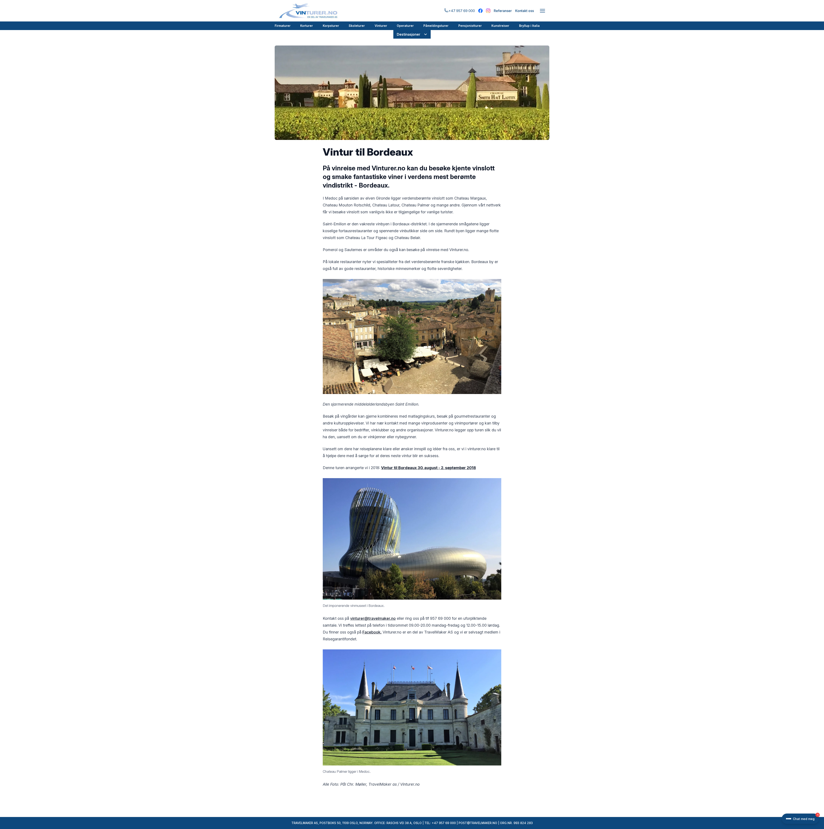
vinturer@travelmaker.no (373, 618)
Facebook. (372, 632)
